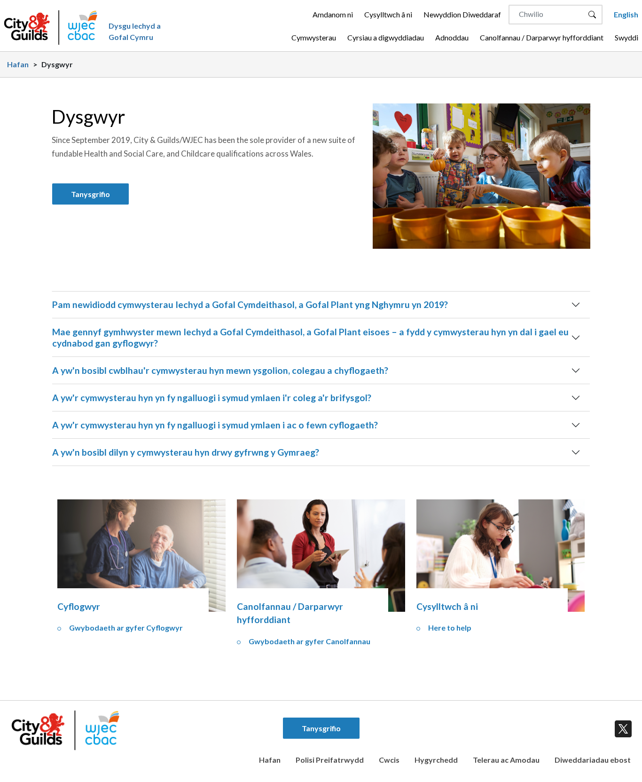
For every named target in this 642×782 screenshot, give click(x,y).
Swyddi (626, 37)
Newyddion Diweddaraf (462, 14)
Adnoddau (452, 37)
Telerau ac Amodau (506, 759)
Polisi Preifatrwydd (330, 759)
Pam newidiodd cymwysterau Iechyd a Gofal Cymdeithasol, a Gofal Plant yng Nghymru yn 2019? (250, 304)
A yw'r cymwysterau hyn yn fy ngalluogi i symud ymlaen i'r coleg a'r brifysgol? (211, 397)
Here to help (449, 627)
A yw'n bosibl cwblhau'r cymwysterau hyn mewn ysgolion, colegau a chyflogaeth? (220, 370)
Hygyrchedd (436, 759)
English (626, 14)
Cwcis (389, 759)
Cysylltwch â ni (388, 14)
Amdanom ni (333, 14)
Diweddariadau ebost (593, 759)
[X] (621, 727)
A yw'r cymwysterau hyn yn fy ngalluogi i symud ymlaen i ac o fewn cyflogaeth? (215, 424)
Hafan (18, 64)
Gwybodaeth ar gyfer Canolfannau (309, 641)
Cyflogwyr (78, 606)
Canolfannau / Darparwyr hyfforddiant (541, 37)
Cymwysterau (313, 37)
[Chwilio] (592, 14)
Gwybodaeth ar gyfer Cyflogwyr (126, 627)
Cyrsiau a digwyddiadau (385, 37)
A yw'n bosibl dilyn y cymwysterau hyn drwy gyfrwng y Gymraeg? (185, 452)
